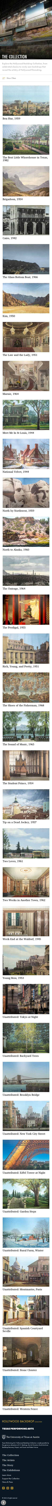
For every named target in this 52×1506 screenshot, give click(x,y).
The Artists (8, 1460)
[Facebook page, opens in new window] (3, 1488)
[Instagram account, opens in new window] (7, 1488)
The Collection (10, 1455)
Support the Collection (10, 1478)
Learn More (6, 1475)
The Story (7, 1465)
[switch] (3, 1502)
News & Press (7, 1482)
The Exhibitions (11, 1470)
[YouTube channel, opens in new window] (12, 1488)
